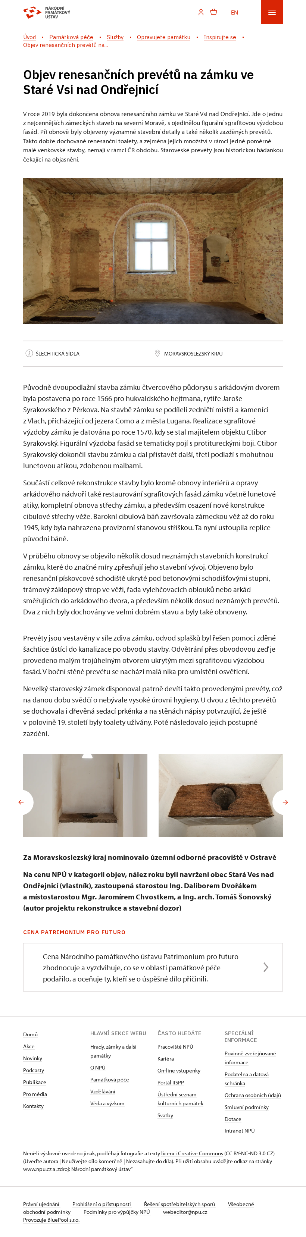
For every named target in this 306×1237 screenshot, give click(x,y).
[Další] (285, 802)
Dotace (233, 1118)
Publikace (34, 1082)
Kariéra (165, 1058)
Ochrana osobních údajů (253, 1095)
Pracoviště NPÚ (175, 1046)
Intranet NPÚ (240, 1130)
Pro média (35, 1093)
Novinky (32, 1058)
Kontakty (33, 1105)
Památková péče (109, 1079)
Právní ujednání (41, 1204)
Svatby (165, 1115)
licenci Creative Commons (192, 1153)
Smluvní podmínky (247, 1107)
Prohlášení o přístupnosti (102, 1204)
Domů (30, 1034)
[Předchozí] (21, 802)
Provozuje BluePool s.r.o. (51, 1219)
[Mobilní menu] (272, 12)
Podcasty (33, 1070)
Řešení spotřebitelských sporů (180, 1204)
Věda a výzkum (107, 1103)
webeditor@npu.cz (185, 1211)
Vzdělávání (102, 1091)
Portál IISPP (170, 1082)
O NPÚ (98, 1067)
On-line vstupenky (178, 1070)
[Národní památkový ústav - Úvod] (47, 12)
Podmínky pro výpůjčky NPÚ (117, 1211)
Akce (29, 1046)
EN (234, 12)
